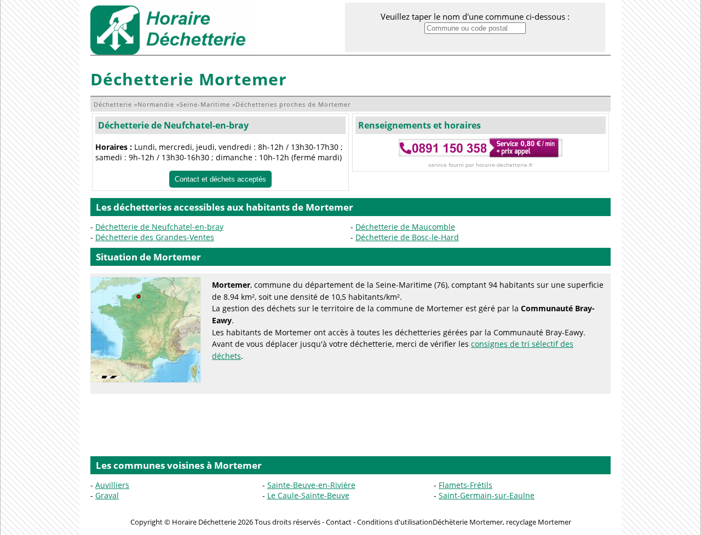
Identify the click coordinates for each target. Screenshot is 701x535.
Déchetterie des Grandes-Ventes (154, 237)
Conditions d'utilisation (395, 522)
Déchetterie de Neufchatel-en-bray (173, 125)
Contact (339, 522)
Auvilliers (112, 485)
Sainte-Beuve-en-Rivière (311, 485)
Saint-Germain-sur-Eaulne (487, 495)
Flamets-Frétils (465, 485)
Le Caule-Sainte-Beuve (308, 495)
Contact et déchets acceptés (220, 179)
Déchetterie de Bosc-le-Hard (407, 237)
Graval (107, 495)
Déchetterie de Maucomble (405, 227)
